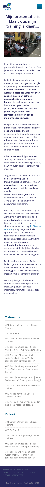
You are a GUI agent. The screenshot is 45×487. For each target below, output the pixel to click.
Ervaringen (8, 469)
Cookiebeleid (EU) (27, 472)
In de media (18, 469)
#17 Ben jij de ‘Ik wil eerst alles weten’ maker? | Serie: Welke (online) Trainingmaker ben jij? (20, 358)
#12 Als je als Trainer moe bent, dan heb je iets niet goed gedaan (22, 403)
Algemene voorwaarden (13, 475)
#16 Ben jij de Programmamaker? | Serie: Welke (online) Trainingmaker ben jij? (22, 369)
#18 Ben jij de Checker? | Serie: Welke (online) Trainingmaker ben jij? (23, 348)
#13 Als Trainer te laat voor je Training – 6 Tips (19, 395)
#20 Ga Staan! (12, 333)
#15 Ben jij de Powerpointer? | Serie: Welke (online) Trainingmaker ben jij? (23, 379)
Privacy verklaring (11, 472)
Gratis (26, 469)
